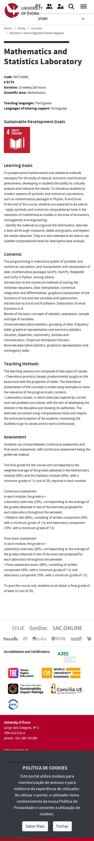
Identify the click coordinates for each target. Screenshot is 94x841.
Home (8, 28)
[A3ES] (67, 657)
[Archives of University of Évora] (58, 638)
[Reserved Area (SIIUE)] (60, 6)
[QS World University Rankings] (61, 672)
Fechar (62, 826)
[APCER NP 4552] (13, 704)
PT (38, 6)
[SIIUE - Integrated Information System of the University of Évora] (18, 628)
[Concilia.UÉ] (66, 688)
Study (43, 19)
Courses (36, 28)
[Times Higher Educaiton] (21, 672)
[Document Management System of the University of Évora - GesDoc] (39, 628)
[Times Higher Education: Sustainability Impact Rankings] (25, 688)
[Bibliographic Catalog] (39, 638)
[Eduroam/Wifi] (76, 638)
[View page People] (49, 6)
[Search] (71, 6)
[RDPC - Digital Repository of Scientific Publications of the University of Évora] (25, 638)
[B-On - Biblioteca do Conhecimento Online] (89, 638)
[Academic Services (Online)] (67, 628)
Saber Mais (35, 826)
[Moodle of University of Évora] (10, 638)
